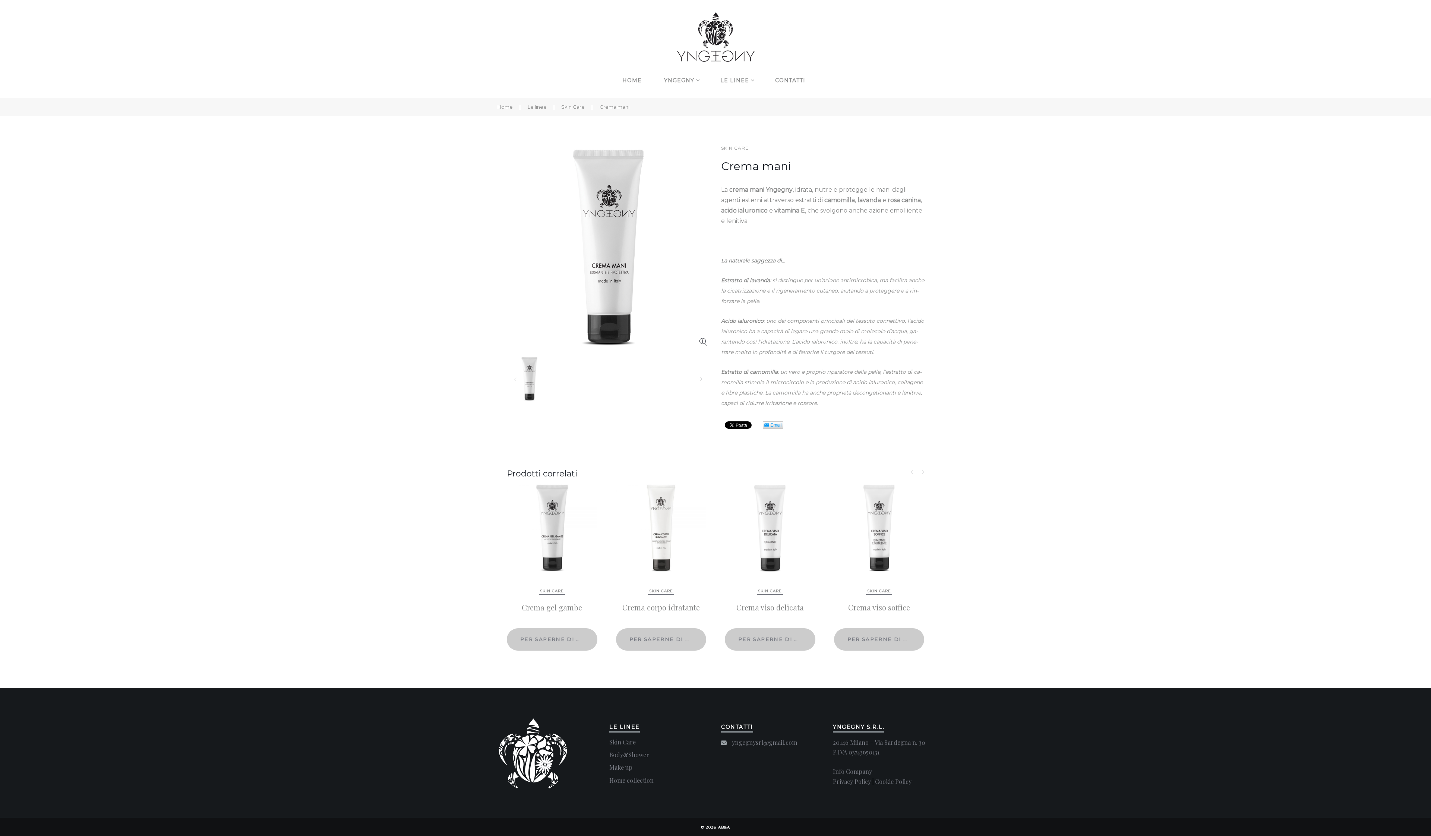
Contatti (790, 80)
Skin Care (573, 107)
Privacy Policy (852, 781)
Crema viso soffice (879, 607)
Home (632, 80)
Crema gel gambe (552, 607)
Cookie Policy (893, 781)
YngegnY (679, 80)
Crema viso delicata (770, 607)
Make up (620, 767)
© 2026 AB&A (715, 827)
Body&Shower (629, 755)
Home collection (631, 780)
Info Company (852, 771)
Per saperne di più (553, 639)
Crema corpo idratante (661, 607)
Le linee (734, 80)
